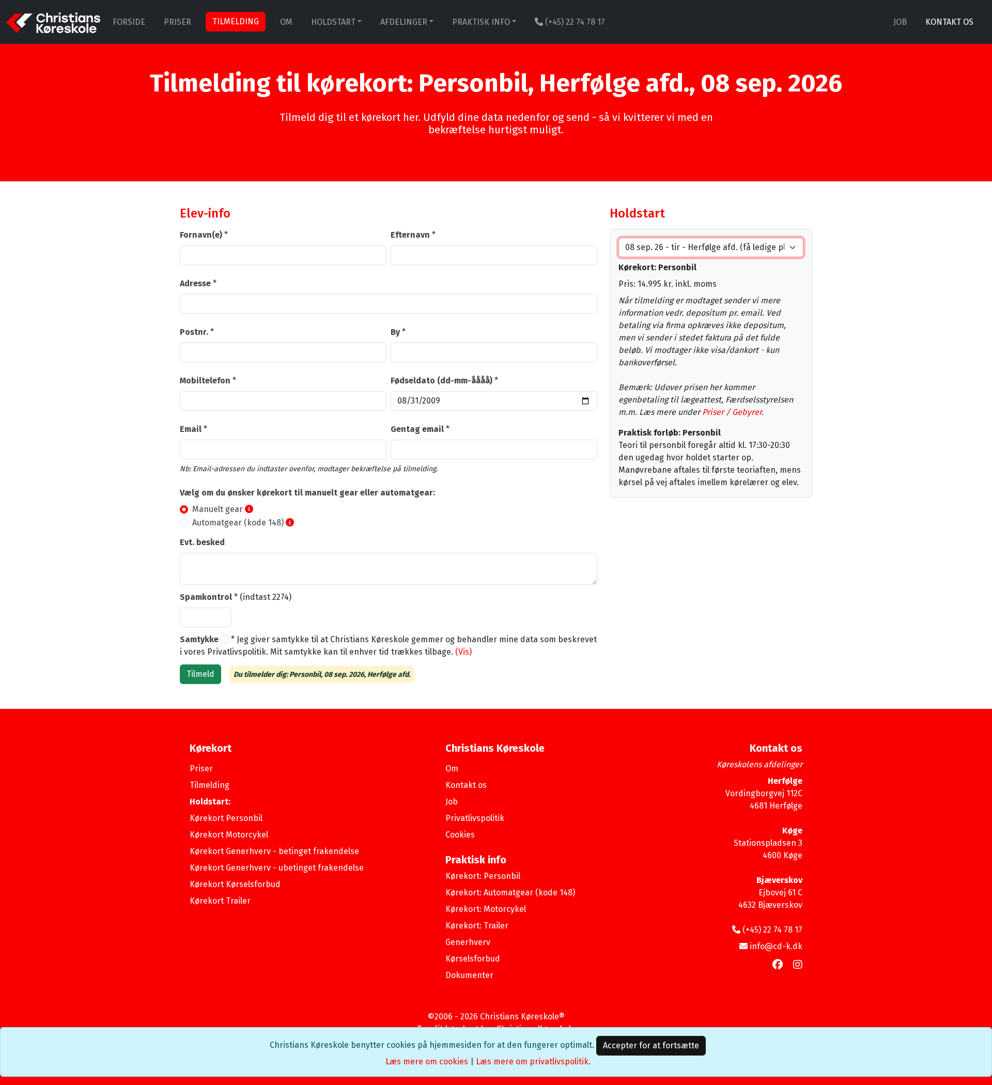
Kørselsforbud (472, 959)
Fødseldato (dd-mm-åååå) (441, 380)
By (395, 332)
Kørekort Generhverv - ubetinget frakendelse (277, 868)
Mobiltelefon (205, 380)
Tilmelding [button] (235, 21)
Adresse (195, 283)
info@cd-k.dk (776, 946)
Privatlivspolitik (474, 818)
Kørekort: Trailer (476, 926)
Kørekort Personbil (226, 818)
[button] (249, 509)
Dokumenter (469, 975)
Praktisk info (481, 22)
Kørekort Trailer (220, 901)
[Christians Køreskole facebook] (777, 964)
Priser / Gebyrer (732, 412)
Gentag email (417, 429)
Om (286, 22)
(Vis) (463, 652)
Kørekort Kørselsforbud (235, 884)
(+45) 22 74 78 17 (574, 22)
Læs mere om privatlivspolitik (532, 1061)
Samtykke (200, 639)
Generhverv (467, 942)
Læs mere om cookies (426, 1061)
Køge (792, 830)
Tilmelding (209, 785)
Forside (129, 22)
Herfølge (785, 781)
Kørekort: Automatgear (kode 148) (510, 892)
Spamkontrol (206, 597)
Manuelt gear (217, 509)
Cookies (460, 835)
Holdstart (333, 22)
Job (900, 22)
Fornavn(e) (201, 235)
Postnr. (194, 332)
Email (191, 429)
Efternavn (410, 235)
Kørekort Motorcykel (229, 835)
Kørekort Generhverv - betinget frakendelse (274, 851)
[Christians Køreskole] (53, 22)
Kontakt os (949, 22)
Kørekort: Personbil (482, 876)
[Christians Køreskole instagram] (797, 964)
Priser (177, 22)
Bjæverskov (779, 880)
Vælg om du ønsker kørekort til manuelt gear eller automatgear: (307, 493)
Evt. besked (202, 542)
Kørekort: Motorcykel (485, 909)
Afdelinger (403, 22)
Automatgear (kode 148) (238, 523)
